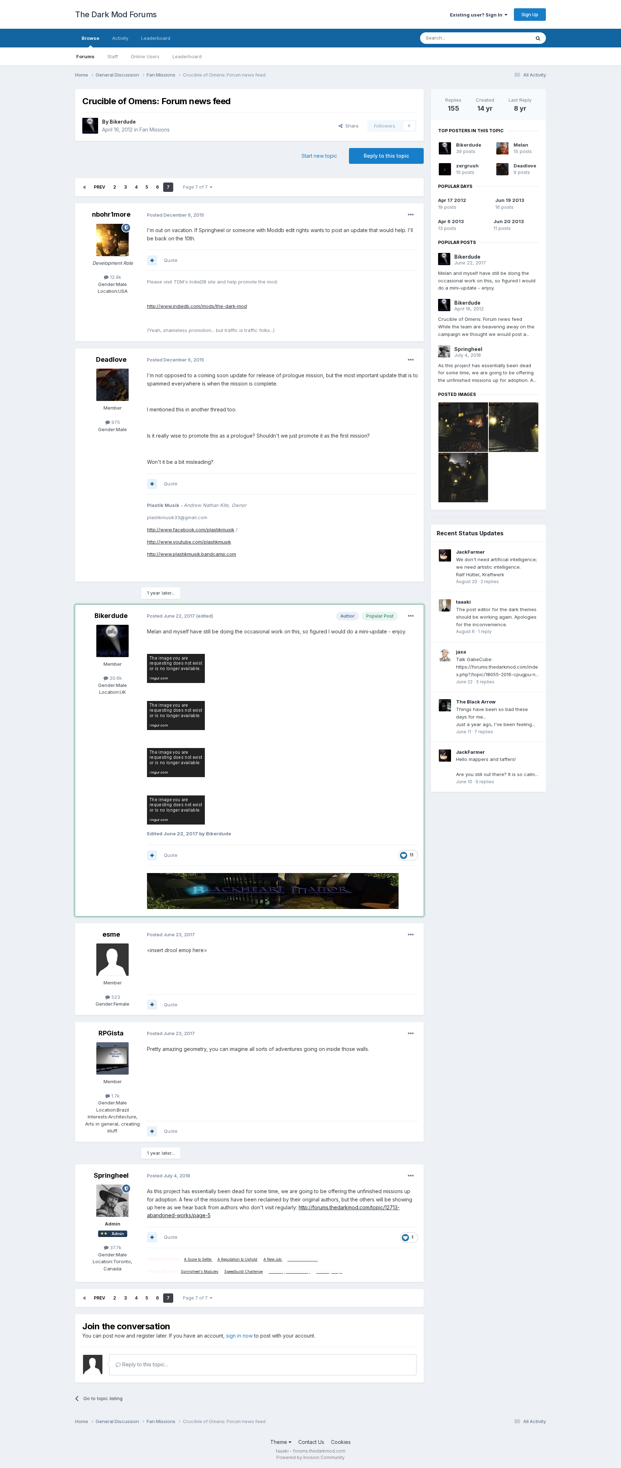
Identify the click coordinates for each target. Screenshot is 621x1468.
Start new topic (319, 156)
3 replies (485, 681)
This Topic (509, 38)
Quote (171, 260)
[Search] (538, 38)
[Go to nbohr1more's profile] (112, 240)
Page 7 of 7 (196, 187)
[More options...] (411, 215)
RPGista (111, 1033)
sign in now (239, 1336)
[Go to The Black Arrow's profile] (445, 705)
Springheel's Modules (199, 1271)
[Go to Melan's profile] (502, 148)
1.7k (115, 1096)
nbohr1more (111, 214)
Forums (85, 56)
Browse (90, 38)
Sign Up (529, 14)
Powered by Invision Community (310, 1457)
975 (115, 422)
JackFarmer (470, 552)
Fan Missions (154, 129)
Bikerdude (123, 122)
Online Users (145, 56)
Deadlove (111, 359)
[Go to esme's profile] (112, 959)
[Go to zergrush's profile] (445, 169)
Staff (112, 56)
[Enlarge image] (176, 668)
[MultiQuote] (152, 260)
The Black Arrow (476, 702)
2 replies (489, 581)
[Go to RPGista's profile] (112, 1058)
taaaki (463, 602)
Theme (279, 1442)
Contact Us (311, 1442)
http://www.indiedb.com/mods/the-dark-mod (197, 306)
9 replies (484, 781)
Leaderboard (187, 56)
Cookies (341, 1442)
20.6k (115, 678)
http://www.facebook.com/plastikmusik (190, 529)
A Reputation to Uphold (237, 1259)
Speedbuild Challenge (243, 1271)
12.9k (115, 277)
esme (111, 934)
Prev (99, 187)
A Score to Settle (198, 1259)
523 (115, 997)
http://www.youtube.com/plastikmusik (189, 542)
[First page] (84, 187)
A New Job (272, 1259)
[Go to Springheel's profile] (112, 1201)
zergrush (467, 166)
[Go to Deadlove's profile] (112, 385)
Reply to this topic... (144, 1364)
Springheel (111, 1175)
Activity (120, 38)
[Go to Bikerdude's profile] (90, 126)
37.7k (115, 1247)
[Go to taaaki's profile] (445, 605)
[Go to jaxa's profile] (445, 655)
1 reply (485, 631)
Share (350, 126)
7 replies (483, 731)
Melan (521, 145)
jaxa (461, 652)
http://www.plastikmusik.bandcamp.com (191, 554)
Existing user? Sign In (477, 15)
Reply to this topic (386, 156)
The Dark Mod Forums (116, 14)
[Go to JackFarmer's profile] (445, 555)
